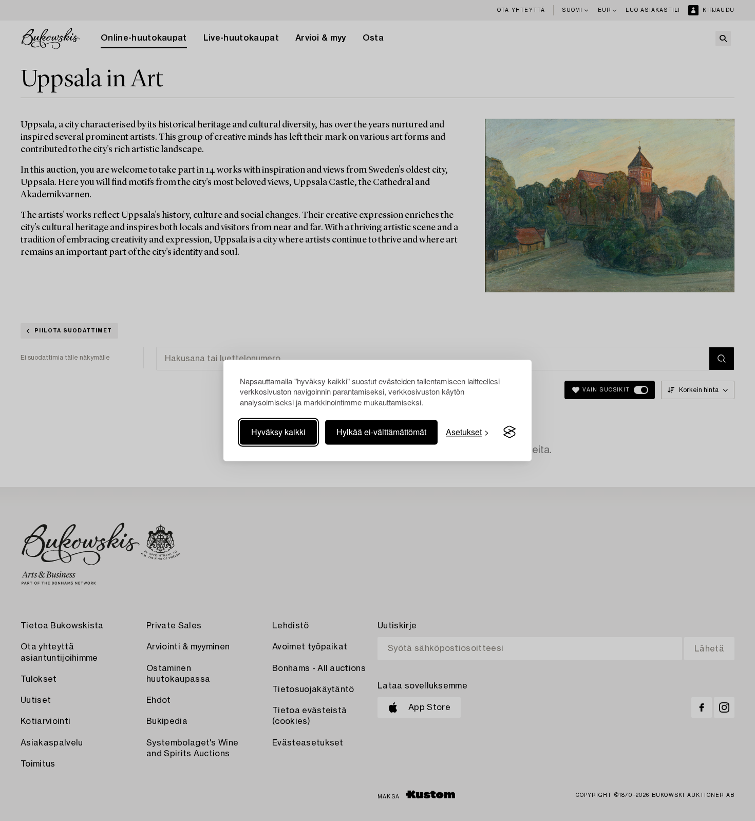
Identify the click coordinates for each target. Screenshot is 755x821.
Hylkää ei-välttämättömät (381, 432)
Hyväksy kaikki (278, 432)
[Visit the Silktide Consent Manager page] (509, 432)
